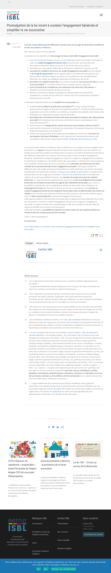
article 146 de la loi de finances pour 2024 (80, 139)
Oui (38, 569)
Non (46, 569)
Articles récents (42, 243)
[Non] (107, 565)
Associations (37, 523)
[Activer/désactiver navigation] (101, 15)
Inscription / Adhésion (95, 7)
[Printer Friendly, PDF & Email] (96, 235)
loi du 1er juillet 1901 (56, 389)
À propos (29, 243)
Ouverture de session (76, 7)
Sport (34, 543)
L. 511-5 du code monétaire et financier (74, 319)
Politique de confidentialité (63, 569)
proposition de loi (49, 133)
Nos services (63, 532)
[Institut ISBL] (31, 254)
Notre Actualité (64, 540)
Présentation (63, 523)
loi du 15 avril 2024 (34, 45)
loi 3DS (57, 95)
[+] (23, 449)
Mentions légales (65, 548)
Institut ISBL (45, 249)
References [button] (31, 276)
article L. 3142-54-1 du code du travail (70, 174)
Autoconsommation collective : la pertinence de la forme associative (55, 465)
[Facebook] (9, 2)
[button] (45, 84)
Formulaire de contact (93, 534)
